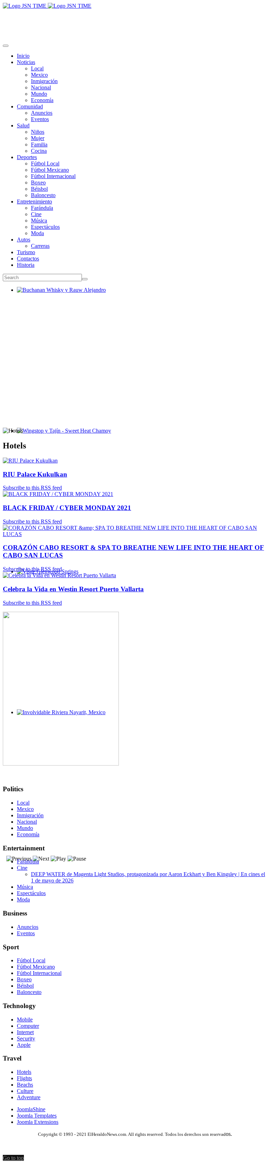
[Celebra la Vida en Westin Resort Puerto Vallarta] (59, 575)
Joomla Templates (37, 1116)
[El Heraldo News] (47, 6)
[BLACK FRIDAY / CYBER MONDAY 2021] (58, 494)
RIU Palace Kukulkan (35, 474)
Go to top (13, 1158)
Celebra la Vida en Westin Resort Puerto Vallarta (73, 589)
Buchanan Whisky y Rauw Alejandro (58, 296)
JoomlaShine (31, 1109)
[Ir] (85, 279)
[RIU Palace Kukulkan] (30, 461)
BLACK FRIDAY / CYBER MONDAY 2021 (67, 507)
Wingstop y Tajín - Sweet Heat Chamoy (61, 437)
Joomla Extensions (37, 1122)
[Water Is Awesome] (61, 764)
